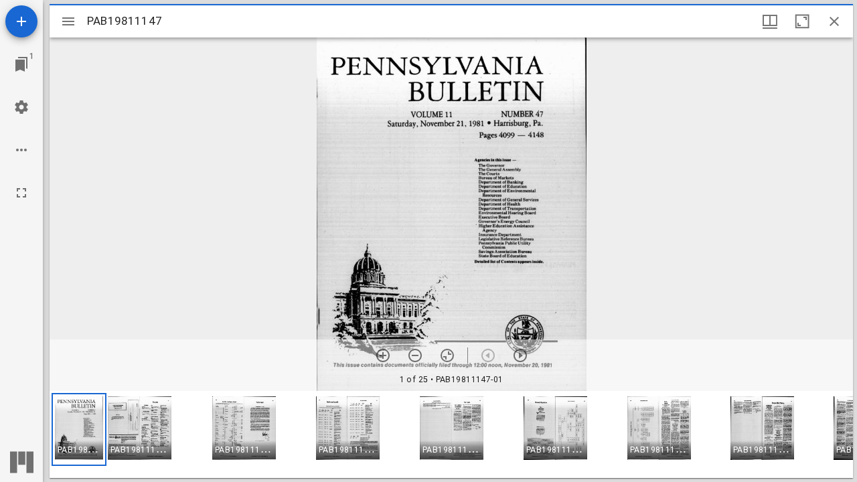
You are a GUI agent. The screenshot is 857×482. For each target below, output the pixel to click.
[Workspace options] (21, 150)
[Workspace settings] (21, 107)
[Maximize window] (802, 21)
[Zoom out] (415, 355)
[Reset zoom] (447, 355)
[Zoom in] (383, 355)
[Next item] (520, 355)
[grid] (451, 434)
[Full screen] (21, 193)
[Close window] (834, 21)
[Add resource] (21, 21)
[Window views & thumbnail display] (770, 21)
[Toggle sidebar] (68, 21)
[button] (79, 429)
